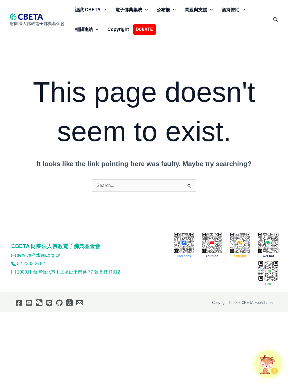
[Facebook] (18, 302)
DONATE (144, 29)
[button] (103, 10)
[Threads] (69, 302)
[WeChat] (39, 302)
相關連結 (84, 29)
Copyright (118, 29)
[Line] (49, 302)
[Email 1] (79, 302)
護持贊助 (231, 9)
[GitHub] (59, 302)
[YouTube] (29, 302)
